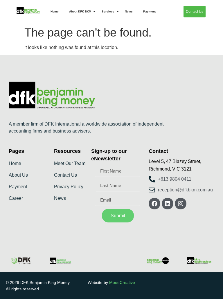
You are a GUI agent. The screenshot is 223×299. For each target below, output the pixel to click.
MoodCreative (122, 282)
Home (55, 11)
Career (16, 198)
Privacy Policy (68, 186)
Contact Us (65, 175)
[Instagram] (180, 203)
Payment (149, 11)
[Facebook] (154, 203)
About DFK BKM (80, 11)
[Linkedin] (167, 203)
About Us (18, 175)
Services (108, 11)
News (129, 11)
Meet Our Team (69, 163)
